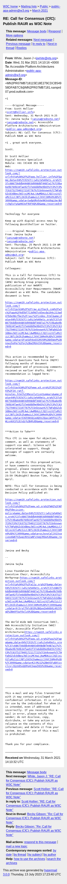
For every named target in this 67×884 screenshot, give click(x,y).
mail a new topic (16, 846)
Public (44, 6)
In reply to (39, 43)
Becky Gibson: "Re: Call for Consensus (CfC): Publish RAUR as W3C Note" (34, 818)
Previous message (18, 43)
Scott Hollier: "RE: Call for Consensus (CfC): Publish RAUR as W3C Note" (35, 793)
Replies (21, 48)
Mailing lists (29, 6)
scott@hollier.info (20, 112)
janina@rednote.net (45, 119)
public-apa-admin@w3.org (24, 129)
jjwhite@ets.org (46, 58)
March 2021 (40, 10)
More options (14, 35)
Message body (37, 31)
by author (50, 854)
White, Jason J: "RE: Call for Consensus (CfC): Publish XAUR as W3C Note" (33, 780)
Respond (55, 31)
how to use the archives (29, 858)
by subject (35, 854)
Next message (43, 39)
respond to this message (40, 842)
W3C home (10, 6)
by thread (20, 854)
